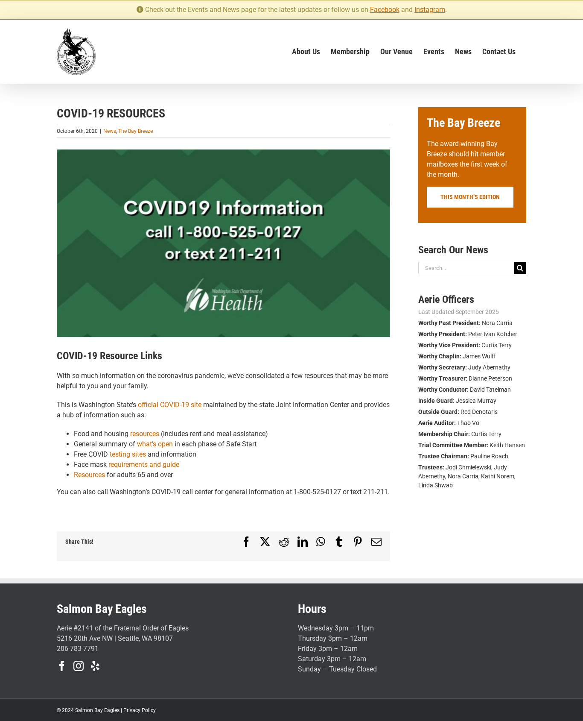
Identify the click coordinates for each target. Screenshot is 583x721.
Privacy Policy (139, 710)
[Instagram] (78, 666)
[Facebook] (62, 666)
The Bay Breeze (135, 131)
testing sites (128, 454)
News (109, 131)
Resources (89, 475)
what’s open (155, 444)
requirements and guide (143, 464)
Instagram (429, 10)
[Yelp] (95, 666)
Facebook (384, 10)
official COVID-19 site (169, 405)
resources (144, 434)
